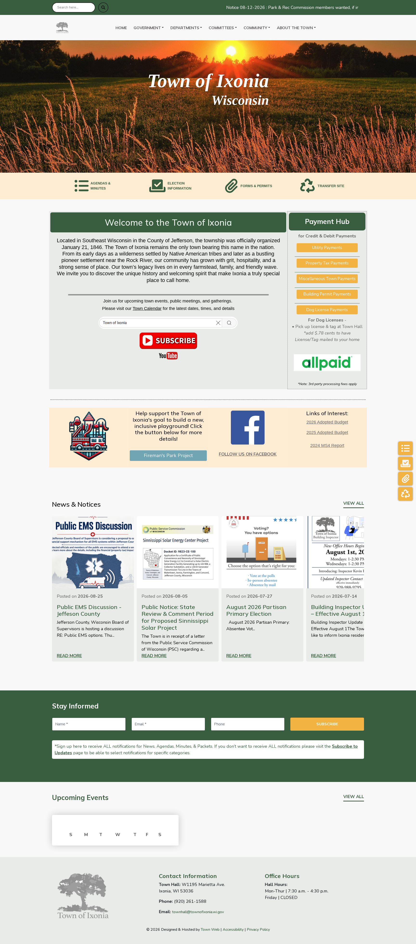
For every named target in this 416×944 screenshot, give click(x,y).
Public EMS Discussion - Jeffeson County (89, 610)
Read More (69, 656)
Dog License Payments (327, 310)
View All (353, 503)
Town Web (210, 929)
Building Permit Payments (327, 294)
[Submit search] (103, 7)
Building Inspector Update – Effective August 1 (347, 610)
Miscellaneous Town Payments (327, 279)
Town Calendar (147, 308)
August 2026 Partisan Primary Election (256, 610)
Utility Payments (327, 247)
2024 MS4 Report (327, 445)
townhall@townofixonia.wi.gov (198, 912)
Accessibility (233, 929)
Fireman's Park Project (168, 455)
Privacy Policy (258, 929)
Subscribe (327, 724)
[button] (150, 28)
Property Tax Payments (327, 263)
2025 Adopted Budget (327, 432)
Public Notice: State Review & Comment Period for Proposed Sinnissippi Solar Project (178, 617)
